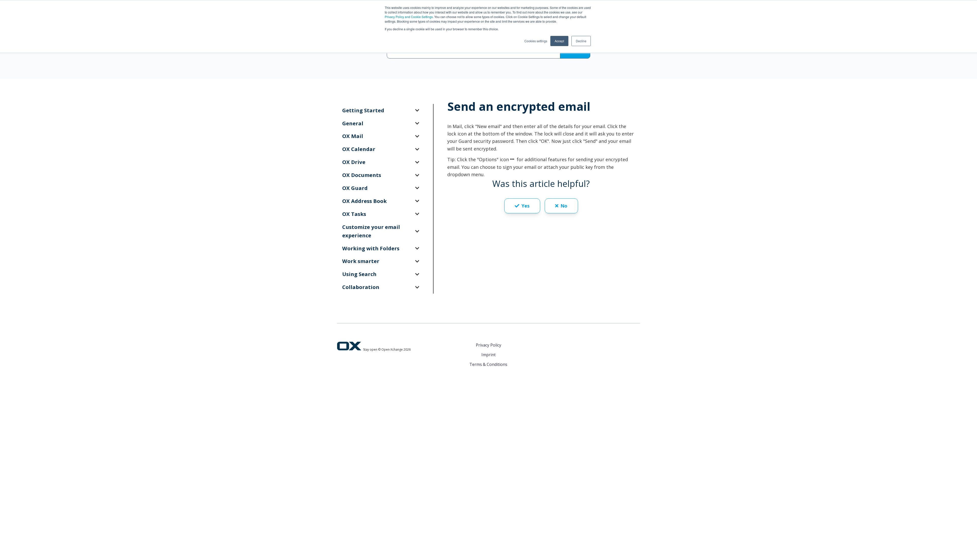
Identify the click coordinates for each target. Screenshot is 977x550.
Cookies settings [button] (535, 41)
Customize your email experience (371, 231)
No (564, 206)
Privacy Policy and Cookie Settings (409, 17)
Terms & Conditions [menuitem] (488, 364)
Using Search (359, 274)
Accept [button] (559, 41)
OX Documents (361, 174)
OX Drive (353, 162)
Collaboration (360, 287)
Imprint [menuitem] (488, 355)
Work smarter (360, 261)
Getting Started (363, 110)
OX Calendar (358, 149)
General (352, 123)
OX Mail (352, 136)
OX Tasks (354, 213)
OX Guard (355, 187)
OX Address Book (364, 200)
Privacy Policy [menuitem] (488, 345)
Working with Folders (370, 248)
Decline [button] (581, 41)
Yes (525, 206)
